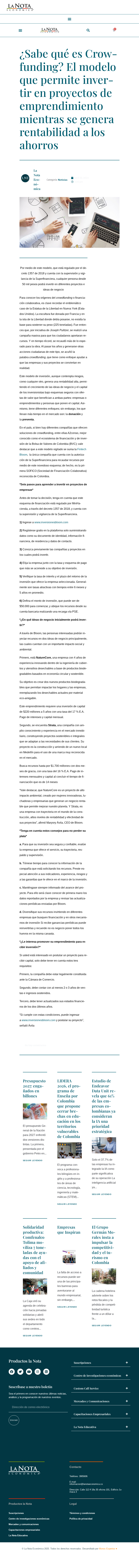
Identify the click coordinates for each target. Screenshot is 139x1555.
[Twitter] (20, 1372)
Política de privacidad (81, 1518)
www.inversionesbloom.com (51, 522)
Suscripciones (82, 1362)
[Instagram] (38, 1372)
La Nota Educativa (85, 1427)
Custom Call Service (86, 1388)
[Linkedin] (46, 1372)
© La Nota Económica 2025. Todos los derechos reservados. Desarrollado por (69, 1548)
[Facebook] (12, 1372)
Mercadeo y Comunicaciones (91, 1401)
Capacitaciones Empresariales (92, 1414)
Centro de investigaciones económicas (97, 1375)
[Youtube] (29, 1372)
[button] (69, 19)
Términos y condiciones (82, 1513)
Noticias (62, 179)
